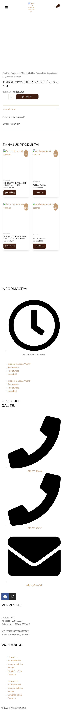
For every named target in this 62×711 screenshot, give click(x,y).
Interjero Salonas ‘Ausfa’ (19, 364)
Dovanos (12, 674)
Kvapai (11, 667)
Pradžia (6, 73)
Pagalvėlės (40, 73)
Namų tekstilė (28, 73)
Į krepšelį (27, 96)
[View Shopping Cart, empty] (56, 7)
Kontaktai (12, 374)
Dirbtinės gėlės (15, 671)
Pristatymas (13, 371)
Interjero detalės (15, 664)
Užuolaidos (13, 657)
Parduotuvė (15, 73)
